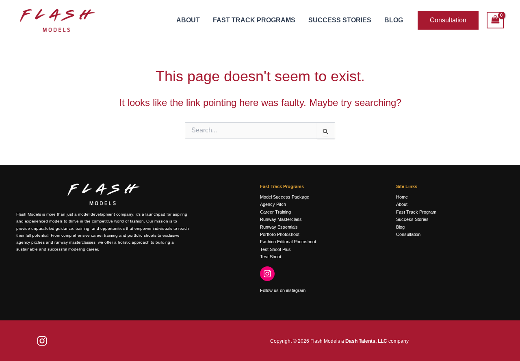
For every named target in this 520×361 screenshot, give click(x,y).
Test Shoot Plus (275, 249)
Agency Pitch (273, 204)
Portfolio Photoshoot (279, 234)
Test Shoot (270, 256)
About (188, 20)
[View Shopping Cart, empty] (495, 20)
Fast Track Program (416, 212)
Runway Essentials (279, 227)
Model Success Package (284, 197)
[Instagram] (267, 273)
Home (402, 197)
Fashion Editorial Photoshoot (288, 241)
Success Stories (339, 20)
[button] (448, 20)
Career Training (275, 212)
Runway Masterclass (281, 219)
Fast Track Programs (254, 20)
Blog (393, 20)
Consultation (408, 234)
